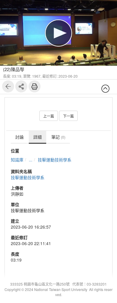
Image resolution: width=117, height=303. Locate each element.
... (30, 160)
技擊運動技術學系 (54, 160)
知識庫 (17, 160)
